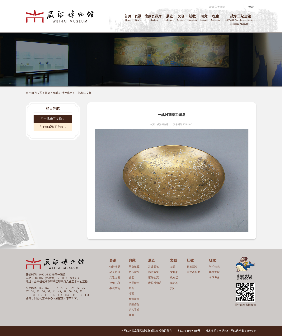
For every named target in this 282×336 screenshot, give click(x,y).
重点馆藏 (134, 266)
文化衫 (174, 272)
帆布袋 (174, 277)
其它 (173, 288)
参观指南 (114, 288)
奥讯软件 (224, 330)
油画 (131, 293)
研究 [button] (204, 17)
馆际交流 (153, 277)
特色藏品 (67, 92)
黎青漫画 (134, 299)
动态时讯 (114, 272)
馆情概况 (114, 266)
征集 (215, 17)
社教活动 (192, 266)
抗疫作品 (134, 304)
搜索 (251, 7)
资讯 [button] (137, 17)
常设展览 (153, 266)
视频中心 (114, 282)
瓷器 (131, 277)
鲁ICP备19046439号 (188, 330)
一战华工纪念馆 (239, 19)
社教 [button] (192, 17)
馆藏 (56, 92)
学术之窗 (214, 272)
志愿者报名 (193, 272)
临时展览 (153, 272)
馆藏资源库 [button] (153, 17)
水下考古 (214, 277)
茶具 (173, 266)
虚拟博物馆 (155, 282)
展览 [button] (169, 17)
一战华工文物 (83, 92)
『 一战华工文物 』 (53, 118)
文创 (181, 17)
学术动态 (214, 266)
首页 (128, 17)
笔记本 (174, 282)
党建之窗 (114, 277)
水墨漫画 (134, 282)
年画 (131, 288)
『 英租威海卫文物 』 (52, 127)
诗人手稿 (134, 309)
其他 (131, 315)
